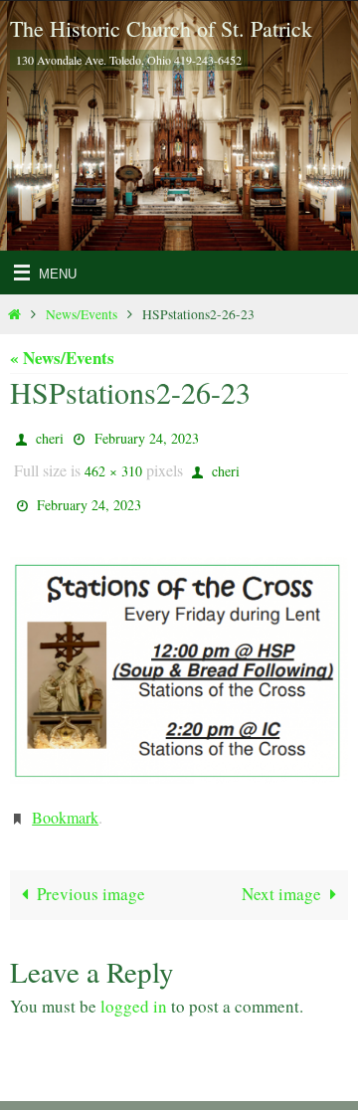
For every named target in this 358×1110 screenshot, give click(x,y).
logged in (133, 987)
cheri (50, 436)
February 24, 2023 (146, 436)
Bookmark (65, 801)
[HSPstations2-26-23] (179, 657)
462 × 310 (113, 465)
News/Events (81, 314)
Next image (281, 874)
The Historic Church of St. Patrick (161, 28)
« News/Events (62, 357)
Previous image (91, 874)
